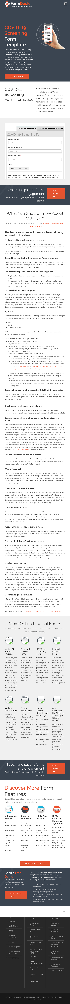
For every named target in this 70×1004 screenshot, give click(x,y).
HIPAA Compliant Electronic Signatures (57, 820)
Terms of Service (58, 997)
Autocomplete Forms (11, 817)
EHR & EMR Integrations (55, 930)
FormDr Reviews (14, 958)
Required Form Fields (26, 817)
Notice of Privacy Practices (9, 651)
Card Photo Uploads (55, 924)
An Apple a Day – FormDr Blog (14, 952)
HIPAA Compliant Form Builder (57, 917)
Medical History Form (11, 709)
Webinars (11, 921)
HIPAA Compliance (14, 947)
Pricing (10, 931)
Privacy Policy (35, 999)
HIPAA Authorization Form (36, 962)
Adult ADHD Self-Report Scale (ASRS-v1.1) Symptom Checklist (36, 953)
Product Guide (13, 926)
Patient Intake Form (26, 709)
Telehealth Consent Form (26, 651)
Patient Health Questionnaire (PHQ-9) (42, 712)
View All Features (57, 971)
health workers (23, 366)
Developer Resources (12, 936)
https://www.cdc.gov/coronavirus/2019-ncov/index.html (41, 611)
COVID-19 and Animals (22, 450)
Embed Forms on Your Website (57, 958)
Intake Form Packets (42, 817)
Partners (11, 942)
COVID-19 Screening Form (41, 651)
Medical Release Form (56, 651)
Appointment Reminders (55, 965)
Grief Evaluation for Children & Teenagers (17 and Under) (58, 714)
